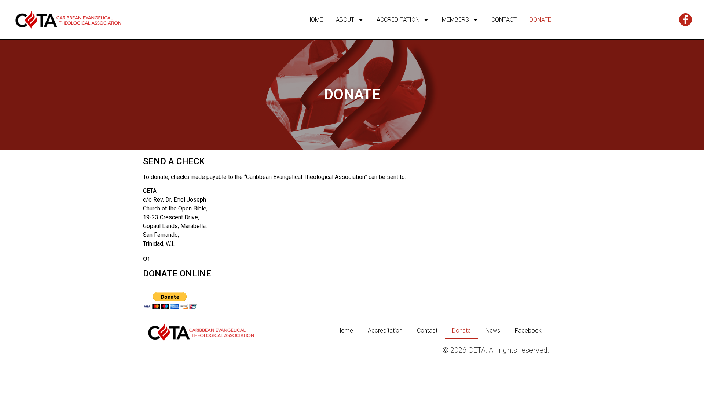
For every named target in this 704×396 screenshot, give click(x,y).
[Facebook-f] (685, 19)
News (492, 330)
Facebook (528, 330)
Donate (540, 19)
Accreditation (398, 19)
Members (455, 19)
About (345, 19)
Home (315, 19)
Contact (504, 19)
